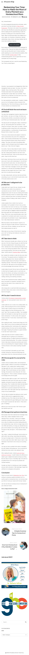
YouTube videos (13, 54)
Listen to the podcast (14, 44)
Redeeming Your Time (19, 475)
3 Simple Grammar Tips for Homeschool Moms (14, 532)
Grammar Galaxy (16, 252)
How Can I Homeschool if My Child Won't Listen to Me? (14, 546)
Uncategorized (6, 16)
